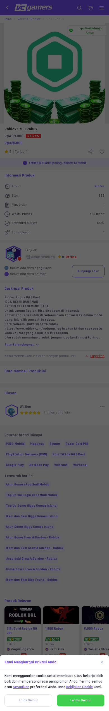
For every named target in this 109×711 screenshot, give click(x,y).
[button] (54, 355)
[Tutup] (102, 662)
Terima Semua (80, 700)
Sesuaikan (21, 687)
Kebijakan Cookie (79, 687)
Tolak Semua (28, 700)
